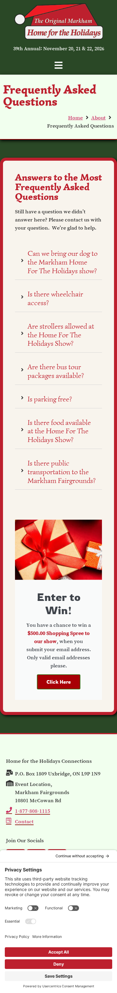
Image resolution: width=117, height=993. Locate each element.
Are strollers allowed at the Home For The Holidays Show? (61, 335)
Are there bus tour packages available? (56, 371)
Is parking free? (50, 399)
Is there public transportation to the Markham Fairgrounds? (62, 472)
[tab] (58, 261)
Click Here (58, 682)
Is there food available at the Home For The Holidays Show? (59, 431)
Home (75, 117)
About (98, 117)
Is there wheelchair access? (55, 298)
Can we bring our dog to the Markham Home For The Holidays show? (63, 262)
